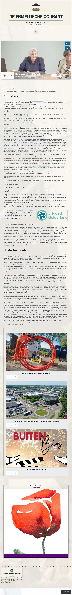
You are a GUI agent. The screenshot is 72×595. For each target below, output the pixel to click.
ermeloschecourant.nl (7, 582)
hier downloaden (33, 144)
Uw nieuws (33, 28)
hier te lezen (21, 212)
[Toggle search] (36, 32)
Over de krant (50, 28)
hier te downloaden (37, 101)
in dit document (36, 167)
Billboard (26, 28)
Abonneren (66, 591)
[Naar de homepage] (36, 12)
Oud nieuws (42, 28)
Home (19, 28)
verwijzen (20, 264)
